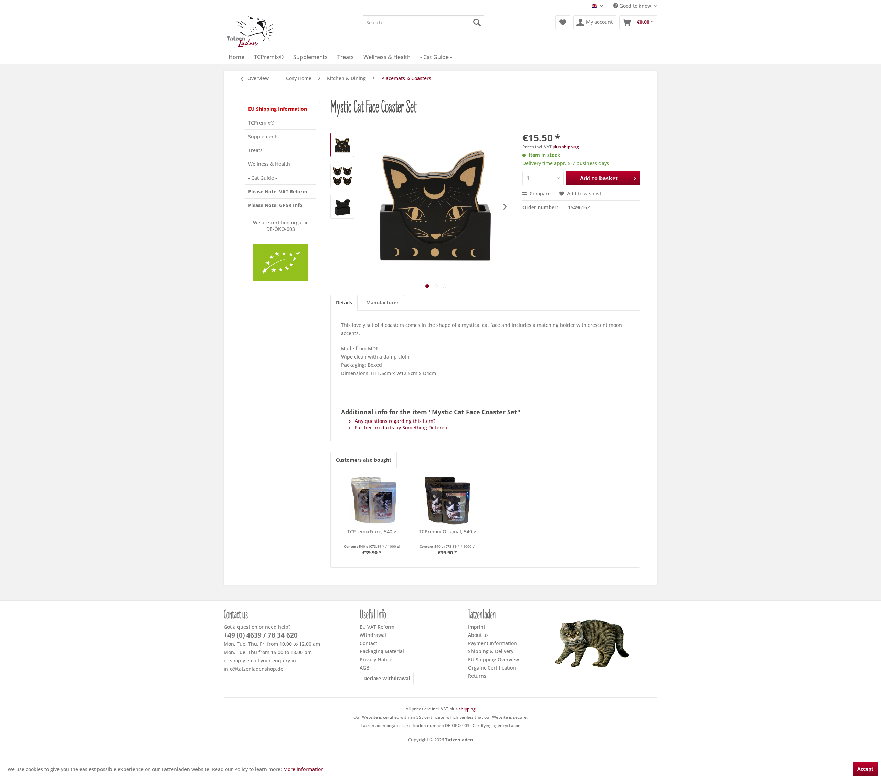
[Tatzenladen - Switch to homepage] (251, 31)
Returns (477, 676)
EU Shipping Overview (493, 659)
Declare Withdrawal (386, 678)
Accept (865, 769)
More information (303, 769)
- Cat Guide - (262, 177)
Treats (255, 150)
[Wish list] (562, 22)
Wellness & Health (269, 164)
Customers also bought (363, 460)
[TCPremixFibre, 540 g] (372, 501)
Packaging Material (382, 651)
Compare (539, 193)
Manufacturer (382, 302)
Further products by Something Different (401, 427)
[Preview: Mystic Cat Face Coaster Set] (342, 145)
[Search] (477, 22)
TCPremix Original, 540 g (447, 531)
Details (344, 302)
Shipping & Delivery (490, 651)
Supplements (263, 136)
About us (478, 635)
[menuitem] (423, 22)
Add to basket (599, 178)
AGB (364, 667)
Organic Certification (492, 667)
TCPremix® (261, 122)
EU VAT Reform (377, 626)
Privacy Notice (376, 659)
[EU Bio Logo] (280, 262)
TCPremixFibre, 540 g (371, 531)
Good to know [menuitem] (635, 5)
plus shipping (566, 147)
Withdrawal (373, 635)
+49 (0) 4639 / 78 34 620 (261, 635)
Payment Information (492, 643)
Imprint (476, 626)
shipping (467, 709)
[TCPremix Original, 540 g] (447, 501)
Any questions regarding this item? (394, 421)
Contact (368, 643)
